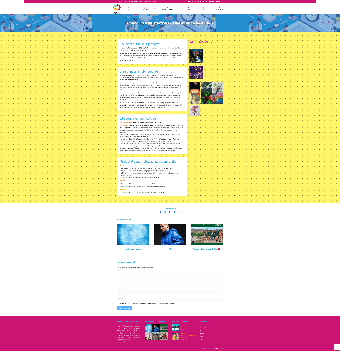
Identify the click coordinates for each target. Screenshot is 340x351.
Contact (202, 339)
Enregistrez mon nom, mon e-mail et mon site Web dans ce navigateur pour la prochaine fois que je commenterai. (147, 303)
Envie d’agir (203, 328)
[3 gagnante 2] (217, 98)
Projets (202, 333)
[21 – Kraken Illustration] (206, 87)
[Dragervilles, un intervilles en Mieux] (164, 336)
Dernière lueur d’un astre (133, 249)
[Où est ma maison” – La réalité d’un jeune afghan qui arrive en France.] (148, 336)
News (201, 336)
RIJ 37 (201, 325)
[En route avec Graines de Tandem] (156, 336)
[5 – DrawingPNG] (206, 98)
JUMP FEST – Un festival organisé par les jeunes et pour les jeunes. (188, 335)
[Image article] (175, 327)
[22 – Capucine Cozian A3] (194, 87)
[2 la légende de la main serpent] (194, 110)
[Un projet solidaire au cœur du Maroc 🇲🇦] (164, 328)
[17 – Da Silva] (217, 87)
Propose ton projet (205, 331)
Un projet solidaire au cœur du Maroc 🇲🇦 (206, 249)
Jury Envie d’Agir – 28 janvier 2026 (188, 325)
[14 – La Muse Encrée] (194, 98)
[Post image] (133, 234)
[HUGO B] (156, 328)
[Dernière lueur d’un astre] (148, 328)
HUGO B (170, 249)
